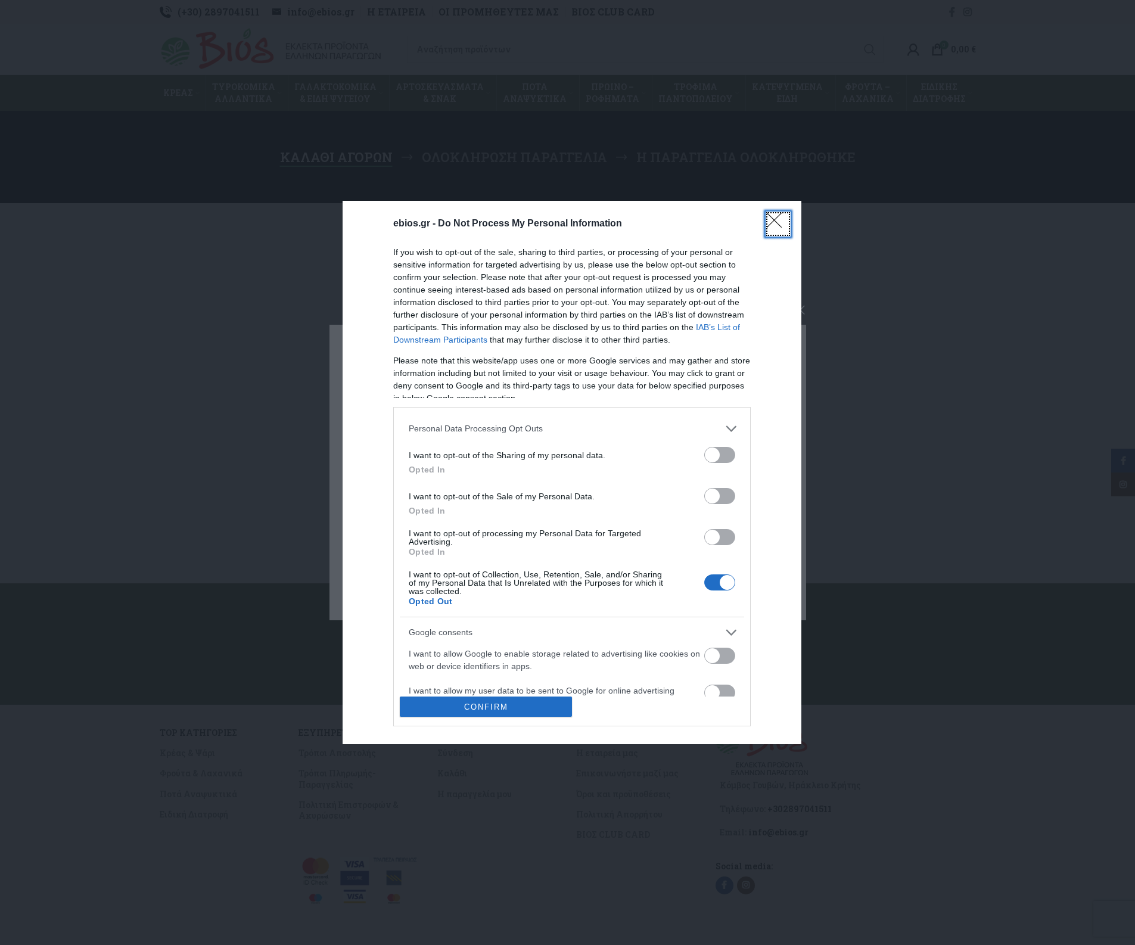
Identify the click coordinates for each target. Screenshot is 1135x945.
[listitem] (572, 428)
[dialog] (572, 473)
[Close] (778, 224)
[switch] (719, 455)
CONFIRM (486, 706)
